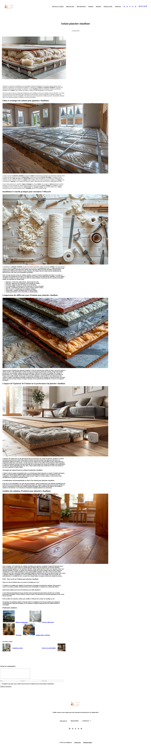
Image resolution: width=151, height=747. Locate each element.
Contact (85, 720)
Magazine (75, 720)
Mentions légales (87, 742)
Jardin (90, 6)
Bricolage (70, 6)
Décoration (81, 6)
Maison (98, 6)
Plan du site (77, 742)
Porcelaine (108, 6)
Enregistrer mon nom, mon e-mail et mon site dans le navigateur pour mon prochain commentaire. (28, 683)
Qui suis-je (63, 721)
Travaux (118, 6)
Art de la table (58, 6)
